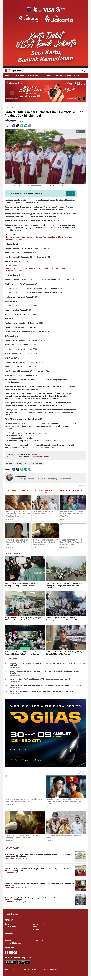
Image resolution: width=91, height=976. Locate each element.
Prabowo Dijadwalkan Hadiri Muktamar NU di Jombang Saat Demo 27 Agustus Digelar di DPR (46, 685)
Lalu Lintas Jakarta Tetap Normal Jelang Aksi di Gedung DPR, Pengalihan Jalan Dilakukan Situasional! (65, 586)
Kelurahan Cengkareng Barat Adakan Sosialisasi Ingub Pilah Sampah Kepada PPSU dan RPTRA (39, 884)
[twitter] (17, 125)
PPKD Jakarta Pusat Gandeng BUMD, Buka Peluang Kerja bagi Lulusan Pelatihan (21, 585)
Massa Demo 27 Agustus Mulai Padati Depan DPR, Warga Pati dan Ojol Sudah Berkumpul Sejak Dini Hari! (47, 664)
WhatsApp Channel (41, 456)
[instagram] (15, 952)
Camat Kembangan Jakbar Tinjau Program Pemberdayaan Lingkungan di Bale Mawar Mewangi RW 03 (37, 870)
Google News (33, 454)
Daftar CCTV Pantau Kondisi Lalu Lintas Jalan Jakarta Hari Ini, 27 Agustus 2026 (41, 691)
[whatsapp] (21, 125)
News (14, 108)
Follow (70, 193)
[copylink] (29, 125)
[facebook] (13, 125)
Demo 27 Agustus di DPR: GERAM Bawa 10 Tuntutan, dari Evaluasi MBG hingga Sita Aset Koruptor (64, 620)
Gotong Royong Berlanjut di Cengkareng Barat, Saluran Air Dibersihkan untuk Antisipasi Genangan (37, 899)
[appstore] (10, 962)
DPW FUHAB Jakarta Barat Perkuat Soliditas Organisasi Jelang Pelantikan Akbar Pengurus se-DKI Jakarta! (38, 855)
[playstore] (23, 962)
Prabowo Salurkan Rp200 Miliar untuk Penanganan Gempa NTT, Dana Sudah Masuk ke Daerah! (25, 653)
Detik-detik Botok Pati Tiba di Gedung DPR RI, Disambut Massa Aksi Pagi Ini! (64, 653)
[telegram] (25, 125)
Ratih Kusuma (10, 120)
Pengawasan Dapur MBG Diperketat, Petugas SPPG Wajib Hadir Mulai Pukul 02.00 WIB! (23, 619)
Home (7, 108)
